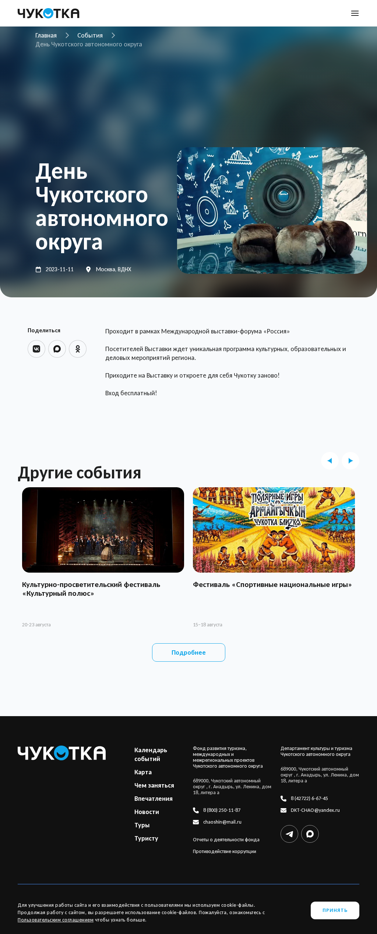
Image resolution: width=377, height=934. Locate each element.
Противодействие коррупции (224, 852)
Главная (46, 35)
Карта (143, 772)
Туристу (146, 838)
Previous (330, 461)
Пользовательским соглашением (56, 920)
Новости (146, 812)
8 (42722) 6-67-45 (309, 799)
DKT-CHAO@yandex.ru (315, 810)
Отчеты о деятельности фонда (226, 840)
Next (350, 461)
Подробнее (189, 652)
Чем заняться (154, 785)
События (90, 35)
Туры (142, 825)
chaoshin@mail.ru (222, 822)
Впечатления (153, 799)
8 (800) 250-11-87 (221, 810)
